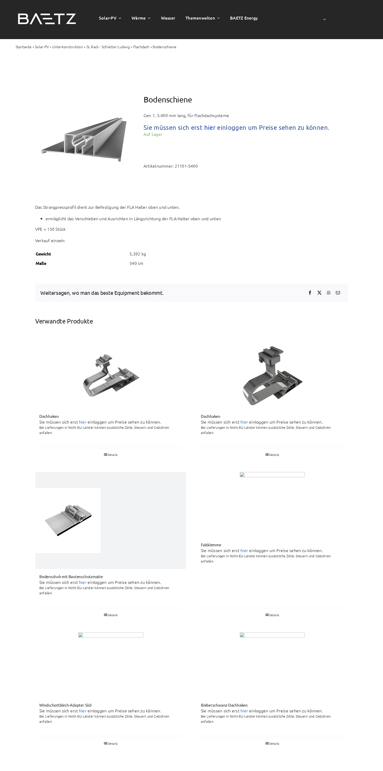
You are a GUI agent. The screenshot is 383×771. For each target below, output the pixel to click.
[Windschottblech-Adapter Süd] (110, 664)
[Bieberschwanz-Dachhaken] (272, 664)
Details (274, 454)
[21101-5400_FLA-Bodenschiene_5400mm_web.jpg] (83, 140)
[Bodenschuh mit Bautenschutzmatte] (110, 520)
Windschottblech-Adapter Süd (65, 704)
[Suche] (359, 19)
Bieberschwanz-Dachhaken (224, 704)
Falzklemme (211, 544)
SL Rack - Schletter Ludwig (108, 46)
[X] (319, 292)
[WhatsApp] (328, 292)
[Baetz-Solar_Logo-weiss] (47, 9)
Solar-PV (42, 46)
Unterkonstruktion (67, 46)
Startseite (24, 46)
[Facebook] (310, 292)
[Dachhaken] (110, 376)
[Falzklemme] (272, 504)
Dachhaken (49, 416)
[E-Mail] (338, 292)
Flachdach (141, 46)
